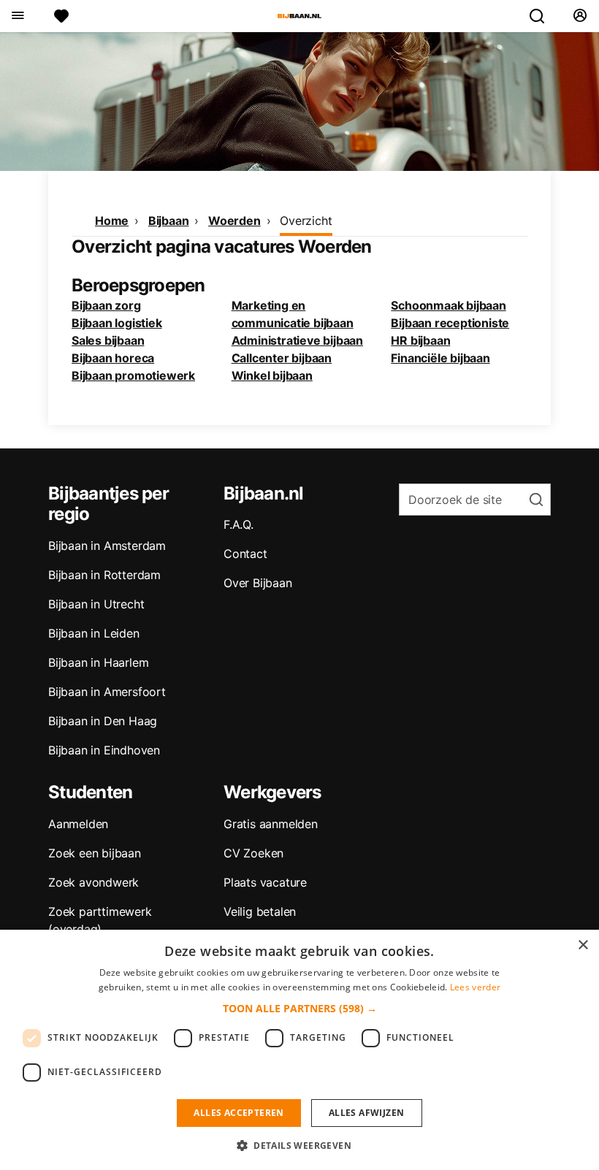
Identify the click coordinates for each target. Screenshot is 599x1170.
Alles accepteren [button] (238, 1112)
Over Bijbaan (258, 583)
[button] (300, 1008)
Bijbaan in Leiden (94, 633)
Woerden (234, 220)
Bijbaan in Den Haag (102, 721)
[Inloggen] (580, 16)
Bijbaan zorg (106, 305)
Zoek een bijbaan (94, 853)
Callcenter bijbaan (282, 358)
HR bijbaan (420, 340)
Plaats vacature (265, 882)
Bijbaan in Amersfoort (107, 691)
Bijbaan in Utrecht (96, 604)
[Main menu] (17, 16)
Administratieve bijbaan (297, 340)
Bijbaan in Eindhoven (104, 750)
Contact (245, 553)
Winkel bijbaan (272, 375)
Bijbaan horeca (113, 358)
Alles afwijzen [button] (367, 1112)
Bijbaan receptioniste (450, 323)
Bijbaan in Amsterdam (107, 545)
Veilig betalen (260, 911)
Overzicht (306, 220)
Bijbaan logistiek (117, 323)
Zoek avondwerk (93, 882)
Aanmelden (78, 824)
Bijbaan (168, 220)
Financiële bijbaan (440, 358)
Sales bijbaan (108, 340)
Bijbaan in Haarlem (98, 662)
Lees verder (475, 987)
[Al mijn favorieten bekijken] (61, 16)
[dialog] (299, 1050)
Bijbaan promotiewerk (133, 375)
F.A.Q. (238, 524)
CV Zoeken (253, 853)
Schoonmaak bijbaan (448, 305)
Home (112, 220)
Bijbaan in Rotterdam (104, 574)
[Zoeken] (543, 16)
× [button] (582, 945)
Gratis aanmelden (271, 824)
